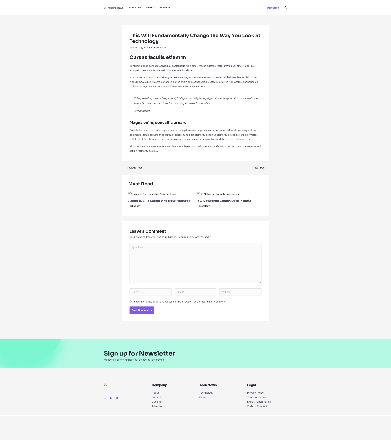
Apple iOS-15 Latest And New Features (159, 201)
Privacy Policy (255, 392)
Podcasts (164, 7)
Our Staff (157, 401)
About (155, 392)
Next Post (261, 167)
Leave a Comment (156, 47)
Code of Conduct (257, 406)
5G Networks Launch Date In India (224, 201)
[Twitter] (117, 398)
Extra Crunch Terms (259, 401)
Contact (156, 397)
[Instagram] (105, 398)
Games (150, 7)
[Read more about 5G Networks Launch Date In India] (218, 193)
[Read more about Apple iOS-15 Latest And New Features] (152, 193)
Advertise (157, 406)
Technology (133, 7)
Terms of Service (257, 397)
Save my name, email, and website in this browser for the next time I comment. (180, 301)
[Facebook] (111, 398)
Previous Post (132, 167)
